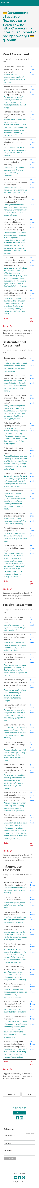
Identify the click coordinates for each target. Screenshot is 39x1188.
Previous (11, 1094)
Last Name (8, 1151)
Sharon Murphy (21, 1182)
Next (29, 1094)
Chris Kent (22, 1173)
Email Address (9, 1135)
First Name (8, 1143)
